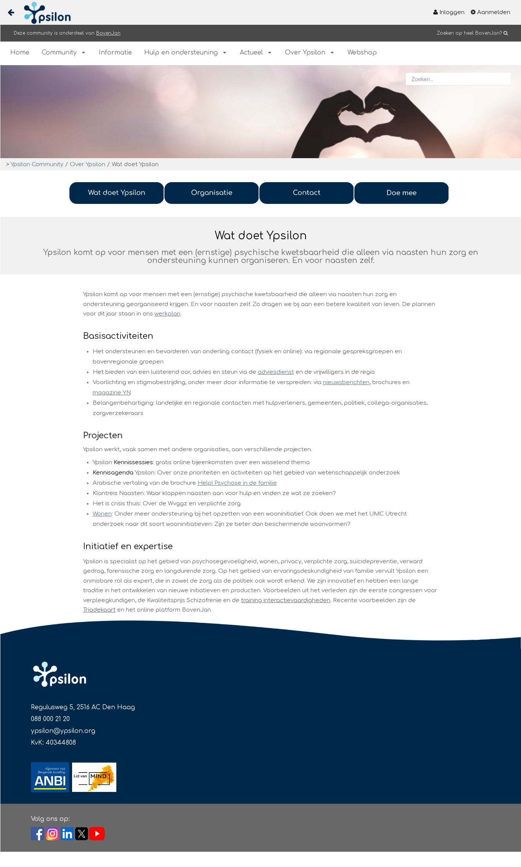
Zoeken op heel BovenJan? (469, 33)
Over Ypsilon (87, 164)
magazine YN (112, 392)
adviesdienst (276, 372)
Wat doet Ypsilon (135, 164)
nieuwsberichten (346, 382)
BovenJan (108, 33)
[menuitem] (449, 12)
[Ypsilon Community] (44, 12)
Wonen (102, 514)
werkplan (167, 314)
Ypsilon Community (37, 164)
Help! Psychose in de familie (237, 483)
